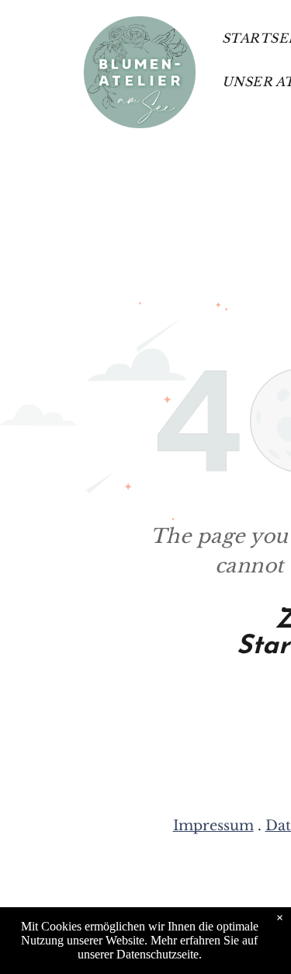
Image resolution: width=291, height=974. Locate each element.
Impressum (213, 825)
